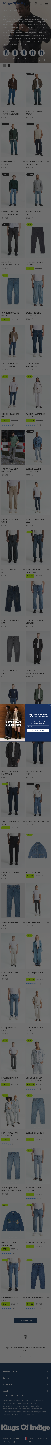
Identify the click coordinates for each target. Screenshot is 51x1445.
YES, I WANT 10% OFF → (38, 730)
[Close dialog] (49, 705)
